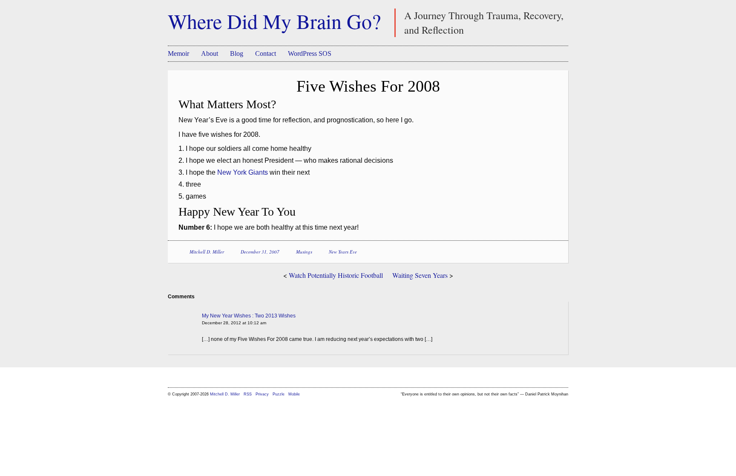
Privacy (262, 394)
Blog (236, 53)
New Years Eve (343, 251)
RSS (248, 394)
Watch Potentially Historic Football (336, 275)
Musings (304, 251)
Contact (265, 53)
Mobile (294, 394)
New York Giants (242, 172)
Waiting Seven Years (420, 275)
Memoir (178, 53)
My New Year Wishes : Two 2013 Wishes (249, 316)
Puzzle (279, 394)
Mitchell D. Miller (207, 251)
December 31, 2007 (260, 251)
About (209, 53)
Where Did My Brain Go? (274, 21)
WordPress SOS (309, 53)
